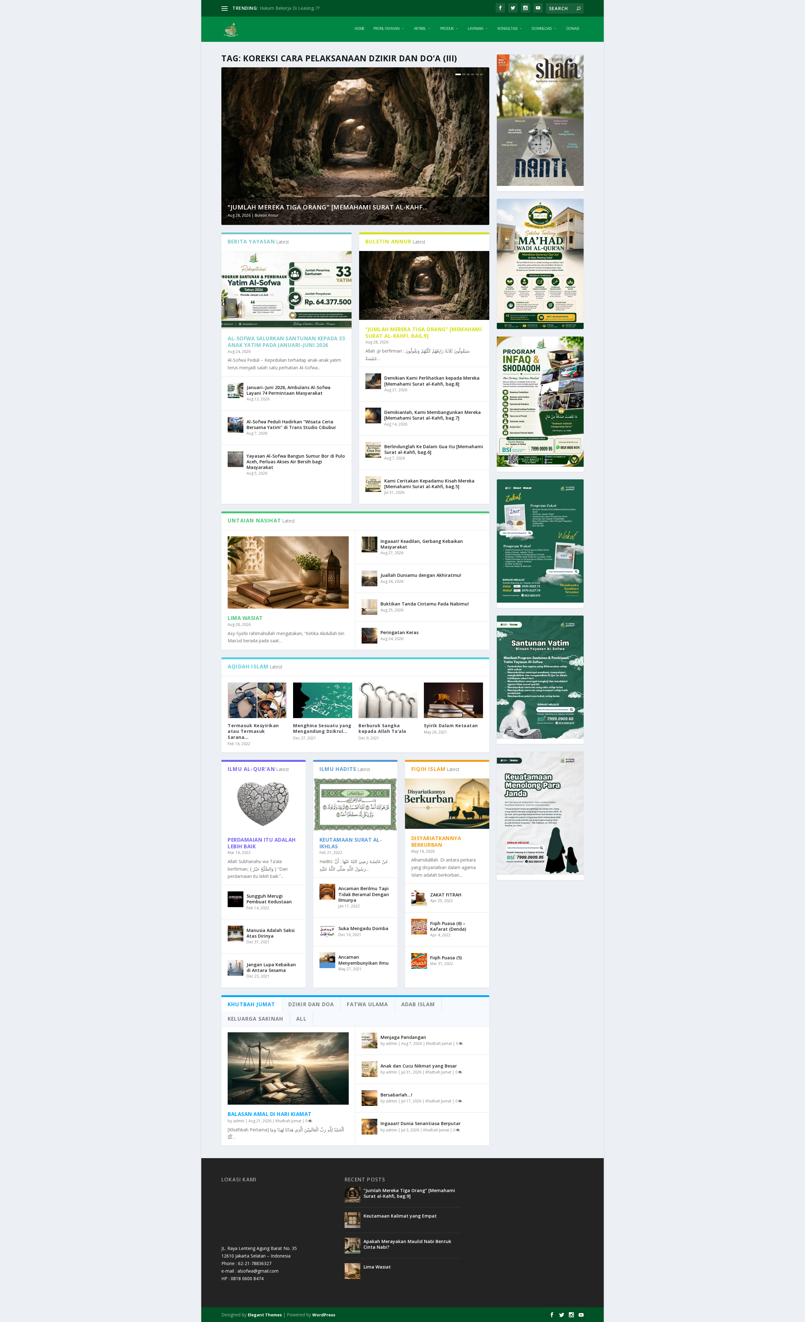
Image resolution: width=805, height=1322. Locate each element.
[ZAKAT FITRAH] (419, 898)
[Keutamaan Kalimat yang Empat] (352, 1220)
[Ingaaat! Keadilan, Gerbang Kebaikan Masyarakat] (369, 544)
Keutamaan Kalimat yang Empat (400, 1216)
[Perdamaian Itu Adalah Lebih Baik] (263, 804)
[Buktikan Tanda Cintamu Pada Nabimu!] (369, 607)
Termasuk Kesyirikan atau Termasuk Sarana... (253, 731)
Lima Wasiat (245, 618)
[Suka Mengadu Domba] (327, 932)
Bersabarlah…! (396, 1095)
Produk (446, 28)
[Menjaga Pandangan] (369, 1040)
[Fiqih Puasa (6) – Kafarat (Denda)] (419, 926)
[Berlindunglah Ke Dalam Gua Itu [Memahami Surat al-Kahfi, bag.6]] (373, 450)
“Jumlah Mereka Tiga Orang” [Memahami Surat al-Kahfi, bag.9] (423, 332)
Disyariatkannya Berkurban (436, 841)
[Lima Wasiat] (288, 572)
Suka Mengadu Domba (363, 928)
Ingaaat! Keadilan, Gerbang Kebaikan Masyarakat (421, 544)
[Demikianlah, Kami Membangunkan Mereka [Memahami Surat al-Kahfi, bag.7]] (373, 415)
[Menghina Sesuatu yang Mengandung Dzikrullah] (322, 700)
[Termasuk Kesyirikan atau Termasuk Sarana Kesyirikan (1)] (257, 700)
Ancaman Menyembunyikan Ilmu (363, 960)
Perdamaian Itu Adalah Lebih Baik (262, 843)
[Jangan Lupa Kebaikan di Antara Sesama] (235, 968)
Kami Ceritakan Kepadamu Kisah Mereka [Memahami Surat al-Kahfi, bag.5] (429, 483)
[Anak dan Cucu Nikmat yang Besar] (369, 1069)
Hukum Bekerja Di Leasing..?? (289, 8)
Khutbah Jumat (288, 1121)
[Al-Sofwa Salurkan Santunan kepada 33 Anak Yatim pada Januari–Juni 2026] (286, 290)
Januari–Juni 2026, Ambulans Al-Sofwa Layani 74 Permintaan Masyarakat (288, 390)
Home (359, 28)
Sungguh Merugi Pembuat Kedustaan (269, 899)
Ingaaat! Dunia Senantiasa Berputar (420, 1123)
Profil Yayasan (386, 28)
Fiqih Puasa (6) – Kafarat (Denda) (448, 926)
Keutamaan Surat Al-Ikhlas (350, 843)
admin (238, 1121)
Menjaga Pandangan (403, 1037)
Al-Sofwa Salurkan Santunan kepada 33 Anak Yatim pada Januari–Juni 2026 (286, 342)
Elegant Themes (265, 1315)
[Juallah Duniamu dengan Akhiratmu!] (369, 578)
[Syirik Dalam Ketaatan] (453, 700)
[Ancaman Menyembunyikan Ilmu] (327, 960)
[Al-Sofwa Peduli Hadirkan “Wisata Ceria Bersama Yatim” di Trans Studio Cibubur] (235, 425)
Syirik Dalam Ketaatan (451, 725)
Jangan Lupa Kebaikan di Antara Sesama (271, 967)
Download (542, 28)
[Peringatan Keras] (369, 636)
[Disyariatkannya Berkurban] (447, 803)
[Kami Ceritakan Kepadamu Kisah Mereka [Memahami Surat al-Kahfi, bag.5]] (373, 484)
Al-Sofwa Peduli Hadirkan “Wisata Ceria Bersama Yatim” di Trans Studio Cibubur (291, 424)
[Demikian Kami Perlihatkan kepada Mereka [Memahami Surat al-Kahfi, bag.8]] (373, 381)
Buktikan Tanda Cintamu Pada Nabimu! (424, 604)
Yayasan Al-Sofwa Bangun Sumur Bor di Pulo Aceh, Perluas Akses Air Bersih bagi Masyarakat (296, 461)
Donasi (572, 28)
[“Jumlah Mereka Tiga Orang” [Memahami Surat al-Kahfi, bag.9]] (424, 285)
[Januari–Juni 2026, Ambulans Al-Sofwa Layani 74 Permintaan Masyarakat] (235, 391)
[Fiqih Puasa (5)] (419, 961)
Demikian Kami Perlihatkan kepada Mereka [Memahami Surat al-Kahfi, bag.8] (432, 381)
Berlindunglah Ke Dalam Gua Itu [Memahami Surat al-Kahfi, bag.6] (433, 449)
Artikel (420, 28)
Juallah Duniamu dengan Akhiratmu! (420, 575)
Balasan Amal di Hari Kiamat (270, 1114)
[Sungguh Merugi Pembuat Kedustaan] (235, 899)
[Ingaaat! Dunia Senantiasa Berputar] (369, 1127)
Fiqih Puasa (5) (446, 958)
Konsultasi (507, 28)
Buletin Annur (267, 215)
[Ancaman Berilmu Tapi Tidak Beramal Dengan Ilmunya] (327, 892)
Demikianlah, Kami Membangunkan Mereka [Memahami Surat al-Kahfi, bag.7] (432, 415)
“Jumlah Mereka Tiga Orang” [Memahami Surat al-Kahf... (328, 207)
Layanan (475, 28)
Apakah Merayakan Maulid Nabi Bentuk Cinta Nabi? (407, 1244)
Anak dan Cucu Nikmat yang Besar (418, 1066)
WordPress (323, 1315)
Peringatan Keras (399, 632)
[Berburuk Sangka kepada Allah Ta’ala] (388, 700)
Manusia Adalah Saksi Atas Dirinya (271, 933)
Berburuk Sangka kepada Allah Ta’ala (382, 728)
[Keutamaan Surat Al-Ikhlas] (355, 804)
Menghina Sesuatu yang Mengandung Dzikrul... (322, 728)
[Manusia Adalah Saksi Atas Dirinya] (235, 933)
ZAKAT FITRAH (445, 895)
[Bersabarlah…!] (369, 1098)
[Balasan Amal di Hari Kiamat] (288, 1068)
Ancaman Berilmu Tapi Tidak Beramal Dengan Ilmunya (363, 894)
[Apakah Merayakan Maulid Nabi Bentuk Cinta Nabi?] (352, 1245)
